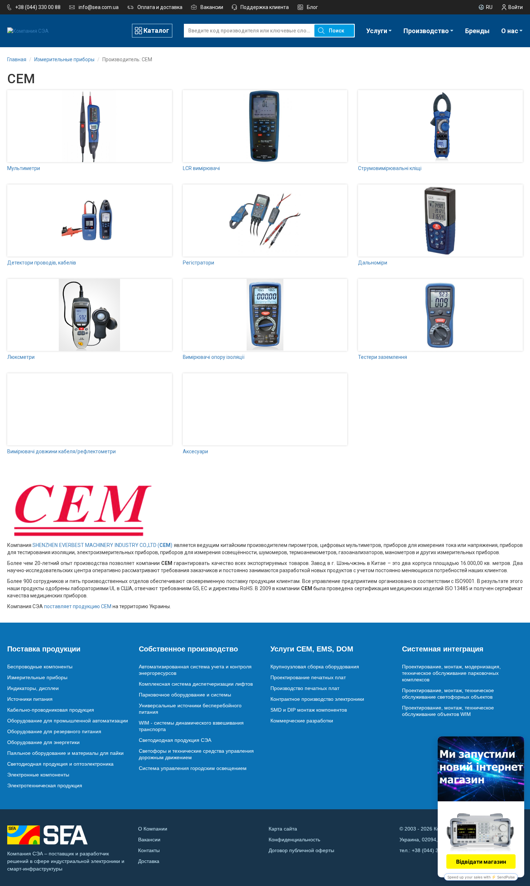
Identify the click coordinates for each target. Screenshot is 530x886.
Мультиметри (23, 168)
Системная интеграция (442, 649)
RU (489, 7)
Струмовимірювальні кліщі (389, 168)
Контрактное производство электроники (317, 699)
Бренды (477, 31)
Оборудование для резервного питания (54, 731)
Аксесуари (195, 451)
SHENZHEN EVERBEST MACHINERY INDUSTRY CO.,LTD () (102, 545)
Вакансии (211, 7)
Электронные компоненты (38, 775)
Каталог (156, 30)
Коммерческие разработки (301, 721)
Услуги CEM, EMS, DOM (311, 649)
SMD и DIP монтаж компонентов (308, 710)
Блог (312, 7)
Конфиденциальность (294, 839)
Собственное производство (188, 649)
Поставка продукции (43, 649)
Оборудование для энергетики (43, 742)
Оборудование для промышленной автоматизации (67, 721)
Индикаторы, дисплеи (33, 688)
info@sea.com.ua (99, 7)
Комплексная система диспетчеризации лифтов (196, 684)
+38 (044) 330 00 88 (38, 7)
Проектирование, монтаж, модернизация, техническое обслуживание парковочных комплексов (451, 673)
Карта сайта (283, 829)
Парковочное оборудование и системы (185, 695)
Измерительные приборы (37, 677)
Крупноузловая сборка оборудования (314, 666)
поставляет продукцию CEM (77, 606)
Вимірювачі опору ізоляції (213, 357)
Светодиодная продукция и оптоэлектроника (60, 764)
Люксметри (21, 357)
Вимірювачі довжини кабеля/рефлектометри (61, 451)
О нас (509, 31)
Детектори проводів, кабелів (41, 263)
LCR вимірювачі (201, 168)
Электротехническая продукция (44, 785)
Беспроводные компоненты (39, 666)
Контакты (149, 850)
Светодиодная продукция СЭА (175, 740)
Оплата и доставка (159, 7)
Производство (426, 31)
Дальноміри (372, 263)
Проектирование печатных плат (308, 677)
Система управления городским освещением (193, 768)
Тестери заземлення (382, 357)
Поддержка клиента (264, 7)
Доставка (148, 861)
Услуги (376, 31)
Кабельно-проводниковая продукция (50, 710)
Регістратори (198, 263)
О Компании (152, 829)
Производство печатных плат (304, 688)
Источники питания (30, 699)
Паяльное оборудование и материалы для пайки (65, 753)
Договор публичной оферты (301, 850)
